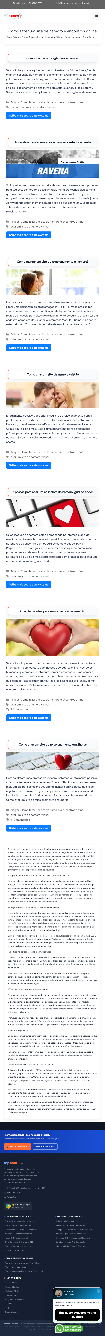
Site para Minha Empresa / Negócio (71, 1246)
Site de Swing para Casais (16, 1267)
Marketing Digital (12, 1291)
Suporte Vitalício (12, 1295)
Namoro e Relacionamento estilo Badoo (22, 1263)
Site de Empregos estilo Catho (18, 1246)
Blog (7, 1308)
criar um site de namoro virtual (30, 226)
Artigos (75, 3)
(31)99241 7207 (35, 3)
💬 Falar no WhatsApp (17, 1146)
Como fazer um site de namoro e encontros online (52, 102)
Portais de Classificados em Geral (19, 1221)
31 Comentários (20, 820)
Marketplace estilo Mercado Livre (19, 1234)
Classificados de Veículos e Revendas (21, 1229)
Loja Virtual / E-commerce (67, 1221)
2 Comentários (20, 709)
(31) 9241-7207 (13, 1192)
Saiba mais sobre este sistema (28, 115)
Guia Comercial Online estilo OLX (19, 1242)
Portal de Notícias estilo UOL (17, 1238)
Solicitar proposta (45, 1146)
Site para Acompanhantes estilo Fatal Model (24, 1271)
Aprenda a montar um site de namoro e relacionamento (53, 142)
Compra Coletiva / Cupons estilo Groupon (74, 1229)
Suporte (86, 3)
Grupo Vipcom (11, 1312)
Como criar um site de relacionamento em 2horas (53, 744)
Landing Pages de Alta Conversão (70, 1242)
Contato (8, 1304)
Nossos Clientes (12, 1287)
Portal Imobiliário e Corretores (18, 1225)
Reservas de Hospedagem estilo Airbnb (73, 1238)
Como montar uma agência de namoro (52, 58)
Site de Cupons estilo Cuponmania (71, 1234)
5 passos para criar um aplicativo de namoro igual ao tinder (52, 492)
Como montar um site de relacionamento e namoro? (52, 262)
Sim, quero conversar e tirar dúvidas (77, 1314)
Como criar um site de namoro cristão (53, 374)
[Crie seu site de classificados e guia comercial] (13, 16)
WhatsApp (11, 1197)
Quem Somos (11, 1283)
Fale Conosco (62, 3)
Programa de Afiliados (14, 1299)
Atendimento (19, 3)
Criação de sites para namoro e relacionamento (52, 611)
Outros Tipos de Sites (14, 1250)
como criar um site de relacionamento (34, 107)
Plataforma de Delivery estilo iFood (71, 1225)
